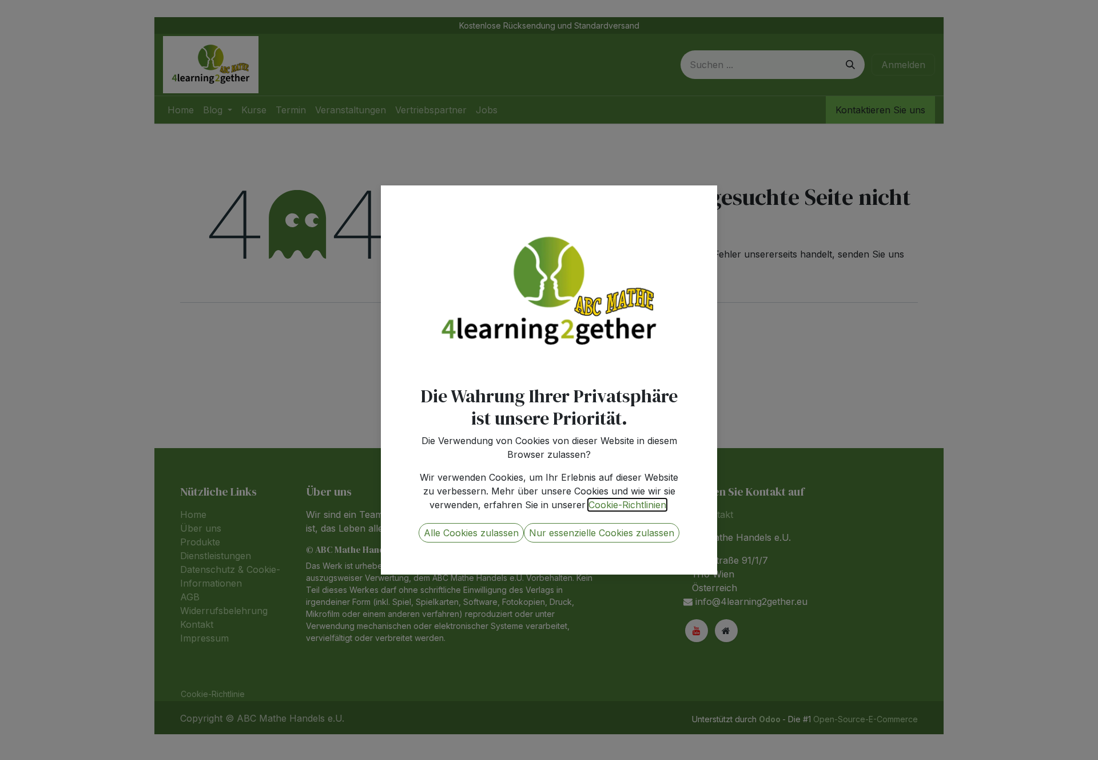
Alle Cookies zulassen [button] (471, 533)
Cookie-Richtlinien (627, 504)
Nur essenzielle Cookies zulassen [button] (601, 533)
